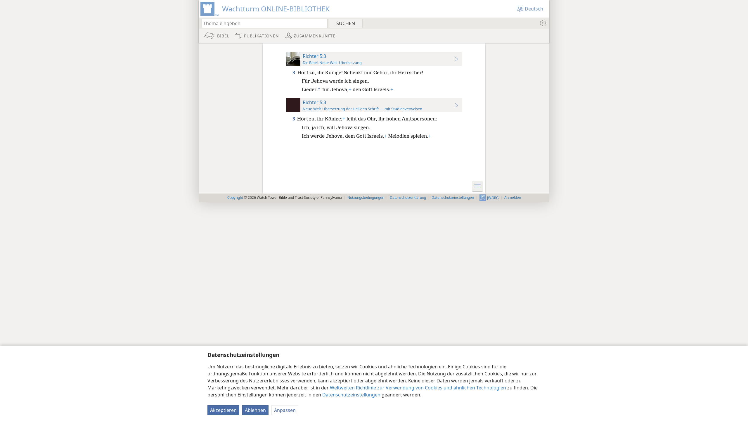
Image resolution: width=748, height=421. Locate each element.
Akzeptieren (223, 410)
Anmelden (512, 197)
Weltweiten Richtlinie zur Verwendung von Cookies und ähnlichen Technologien (418, 387)
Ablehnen (255, 410)
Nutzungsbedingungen (365, 197)
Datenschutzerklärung (408, 197)
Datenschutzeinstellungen (351, 394)
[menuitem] (543, 23)
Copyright (235, 197)
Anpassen (285, 410)
